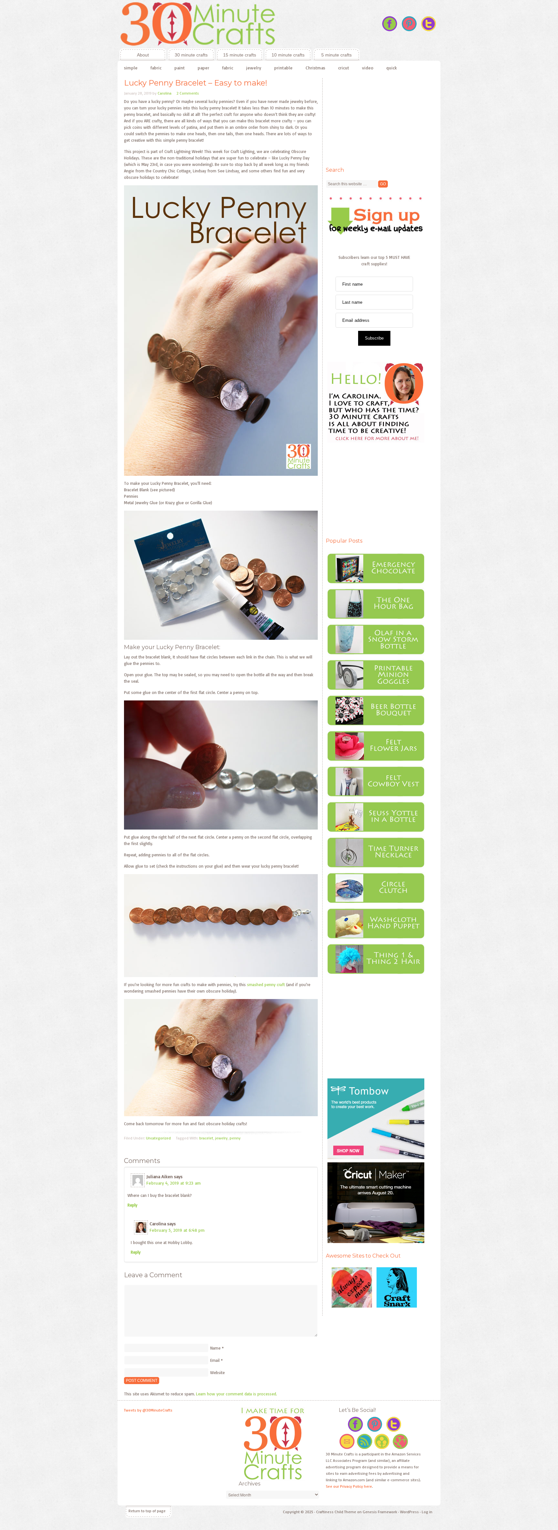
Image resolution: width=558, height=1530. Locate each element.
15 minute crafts (239, 54)
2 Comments (188, 93)
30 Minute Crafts (239, 24)
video (367, 67)
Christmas (315, 67)
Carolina (164, 93)
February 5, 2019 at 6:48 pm (177, 1230)
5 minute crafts (336, 54)
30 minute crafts (191, 54)
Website (217, 1372)
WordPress (409, 1511)
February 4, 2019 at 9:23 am (173, 1183)
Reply (132, 1205)
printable (283, 67)
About (134, 54)
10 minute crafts (288, 54)
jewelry (253, 67)
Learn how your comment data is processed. (236, 1393)
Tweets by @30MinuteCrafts (148, 1410)
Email (215, 1360)
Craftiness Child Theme (336, 1511)
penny (235, 1138)
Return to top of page (147, 1510)
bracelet (206, 1138)
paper (203, 67)
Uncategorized (158, 1138)
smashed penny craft (266, 984)
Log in (427, 1511)
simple (131, 67)
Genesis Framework (380, 1511)
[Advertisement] (374, 118)
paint (179, 67)
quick (391, 67)
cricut (343, 67)
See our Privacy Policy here (349, 1486)
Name (215, 1348)
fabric (155, 67)
